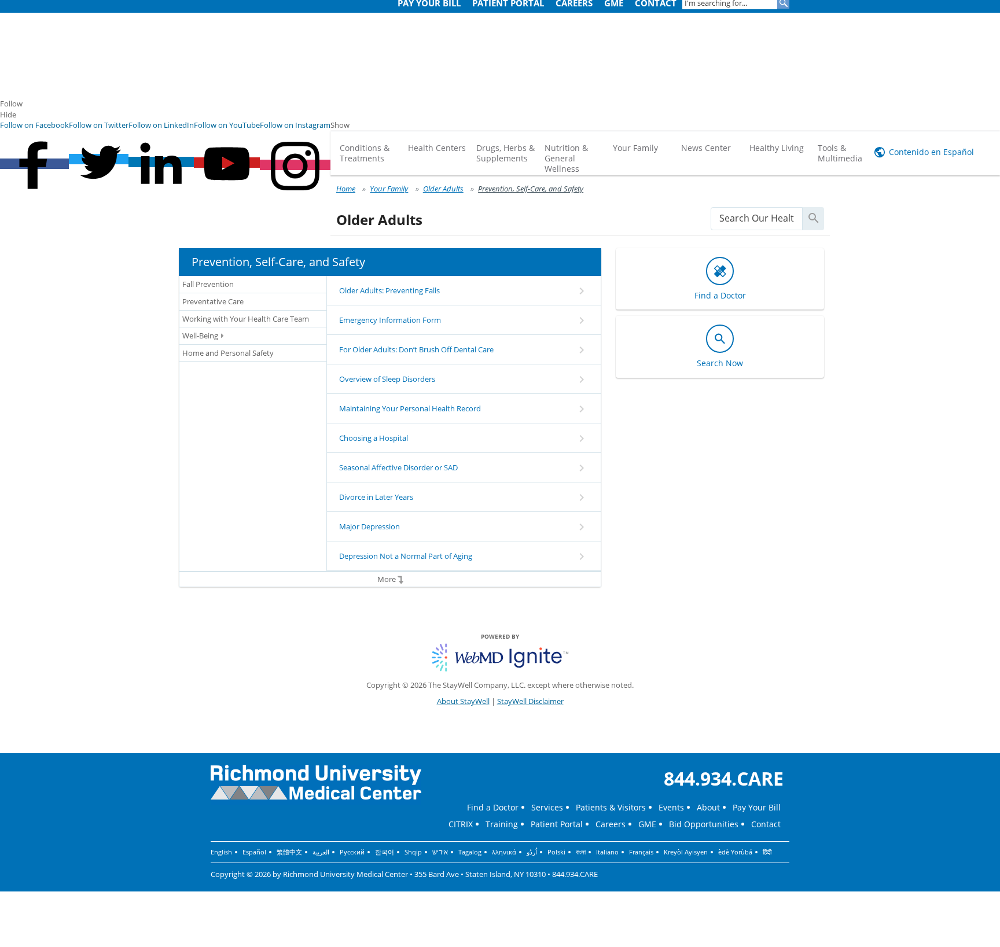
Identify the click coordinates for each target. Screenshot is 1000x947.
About (708, 807)
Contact (766, 824)
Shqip (413, 851)
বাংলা (581, 851)
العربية (320, 851)
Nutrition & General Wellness (566, 158)
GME (647, 824)
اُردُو (532, 851)
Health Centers (437, 147)
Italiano (607, 851)
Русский (352, 851)
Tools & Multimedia (840, 153)
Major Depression (369, 526)
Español (254, 851)
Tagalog (469, 851)
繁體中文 (289, 851)
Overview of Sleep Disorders (387, 379)
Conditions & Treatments (364, 153)
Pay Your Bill (757, 807)
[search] (756, 218)
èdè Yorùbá (735, 851)
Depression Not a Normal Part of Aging (405, 556)
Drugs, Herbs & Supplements (505, 153)
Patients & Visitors (611, 807)
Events (671, 807)
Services (547, 807)
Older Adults (443, 188)
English (221, 851)
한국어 (384, 851)
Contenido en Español (931, 151)
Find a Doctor (493, 807)
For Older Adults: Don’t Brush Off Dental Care (416, 349)
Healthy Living (776, 147)
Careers (610, 824)
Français (641, 851)
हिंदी (767, 851)
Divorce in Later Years (376, 497)
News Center (706, 147)
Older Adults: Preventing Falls (389, 290)
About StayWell (463, 701)
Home (345, 188)
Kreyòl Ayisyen (686, 851)
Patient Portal (557, 824)
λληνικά (504, 851)
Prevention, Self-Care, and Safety (530, 188)
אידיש (440, 851)
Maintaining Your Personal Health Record (410, 408)
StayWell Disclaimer (530, 701)
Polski (556, 851)
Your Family (635, 147)
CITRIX (460, 824)
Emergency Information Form (390, 320)
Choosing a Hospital (373, 438)
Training (502, 824)
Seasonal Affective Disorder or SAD (398, 467)
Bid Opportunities (703, 824)
